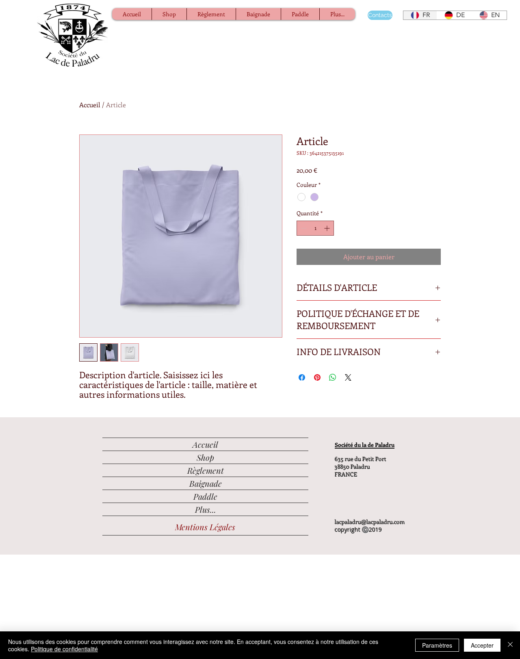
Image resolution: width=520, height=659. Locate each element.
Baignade (205, 483)
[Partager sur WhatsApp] (333, 377)
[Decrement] (303, 228)
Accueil (89, 104)
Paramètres (437, 645)
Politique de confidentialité (64, 649)
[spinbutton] (315, 228)
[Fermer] (510, 645)
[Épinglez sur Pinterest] (317, 377)
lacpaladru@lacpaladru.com (370, 522)
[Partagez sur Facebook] (302, 377)
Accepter (482, 645)
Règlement (205, 470)
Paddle (205, 496)
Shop (205, 457)
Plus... (205, 509)
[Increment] (328, 228)
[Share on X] (348, 377)
